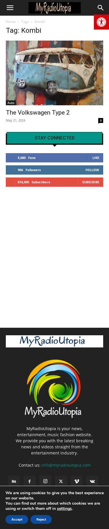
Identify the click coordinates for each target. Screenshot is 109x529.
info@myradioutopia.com (66, 465)
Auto (11, 103)
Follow (92, 170)
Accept (16, 519)
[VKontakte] (92, 482)
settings (64, 508)
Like (95, 157)
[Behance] (14, 482)
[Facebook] (29, 482)
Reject (41, 519)
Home (11, 21)
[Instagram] (45, 481)
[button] (101, 22)
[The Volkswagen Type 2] (54, 73)
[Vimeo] (77, 482)
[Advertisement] (54, 254)
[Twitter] (61, 482)
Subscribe (90, 182)
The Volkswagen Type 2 (38, 112)
